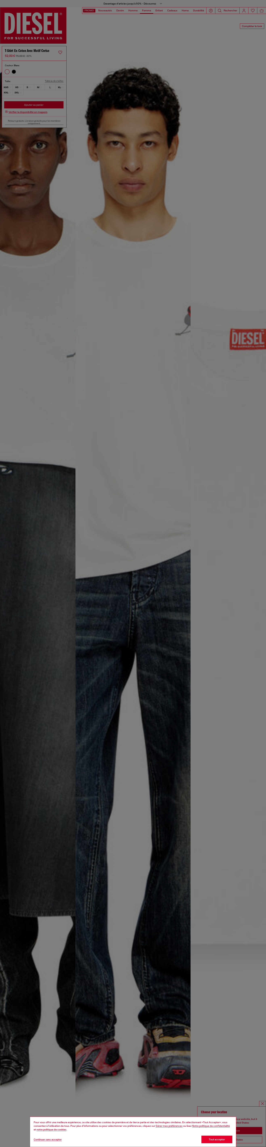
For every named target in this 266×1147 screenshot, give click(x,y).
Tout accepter (217, 1139)
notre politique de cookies (51, 1129)
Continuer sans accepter (48, 1139)
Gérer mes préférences (169, 1125)
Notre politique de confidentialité (211, 1125)
